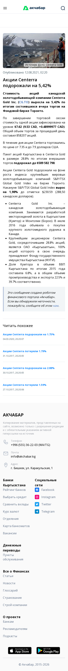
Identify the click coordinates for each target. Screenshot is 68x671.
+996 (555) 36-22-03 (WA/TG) (30, 445)
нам (55, 306)
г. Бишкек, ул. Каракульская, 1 (32, 468)
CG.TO (23, 102)
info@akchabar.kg (23, 456)
